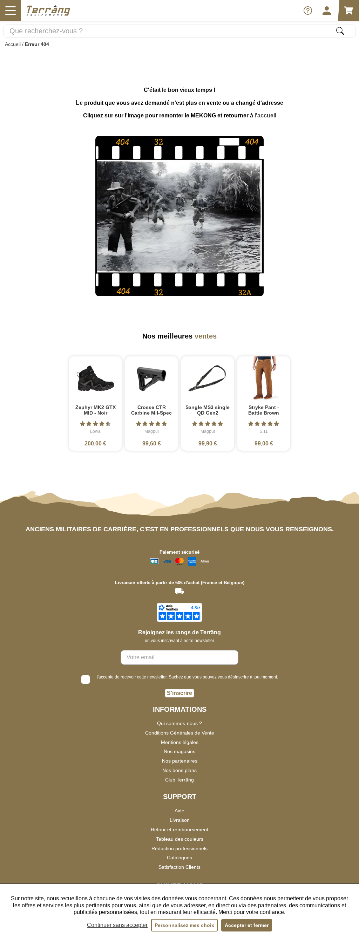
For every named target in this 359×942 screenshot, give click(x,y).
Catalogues (179, 857)
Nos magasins (179, 751)
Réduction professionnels (179, 848)
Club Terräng (179, 780)
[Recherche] (340, 30)
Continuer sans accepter (117, 925)
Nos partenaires (179, 761)
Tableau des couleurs (179, 839)
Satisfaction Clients (179, 867)
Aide (179, 810)
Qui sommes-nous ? (179, 723)
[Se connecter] (327, 10)
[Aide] (308, 10)
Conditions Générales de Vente (179, 733)
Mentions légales (179, 742)
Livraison (180, 820)
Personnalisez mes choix (184, 925)
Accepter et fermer (247, 925)
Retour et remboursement (179, 829)
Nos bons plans (179, 770)
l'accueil (265, 115)
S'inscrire (179, 693)
